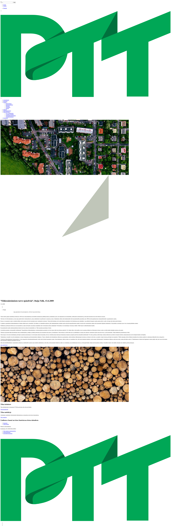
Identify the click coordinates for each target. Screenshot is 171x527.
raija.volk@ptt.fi (4, 345)
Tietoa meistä (6, 424)
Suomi (4, 4)
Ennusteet (5, 423)
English (4, 6)
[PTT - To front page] (85, 96)
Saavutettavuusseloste (7, 433)
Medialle (5, 8)
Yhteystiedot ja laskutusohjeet (9, 431)
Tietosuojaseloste (6, 432)
